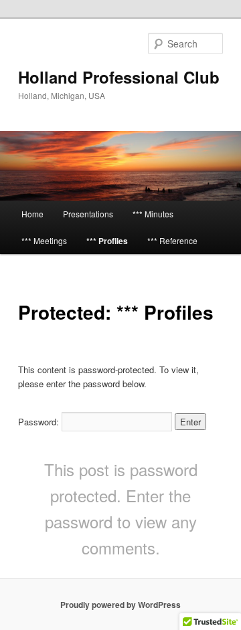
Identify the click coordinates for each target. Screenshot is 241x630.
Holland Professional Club (119, 77)
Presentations (88, 213)
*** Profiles (107, 241)
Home (32, 213)
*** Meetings (44, 240)
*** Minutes (153, 213)
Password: (40, 421)
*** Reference (172, 240)
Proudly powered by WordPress (120, 605)
